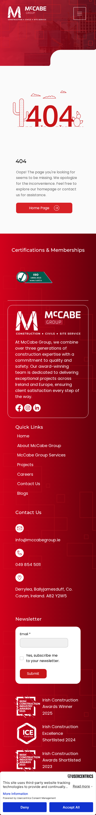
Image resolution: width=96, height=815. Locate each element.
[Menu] (80, 13)
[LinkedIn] (37, 408)
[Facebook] (19, 408)
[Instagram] (28, 408)
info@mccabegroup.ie (37, 540)
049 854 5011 (28, 564)
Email (25, 634)
